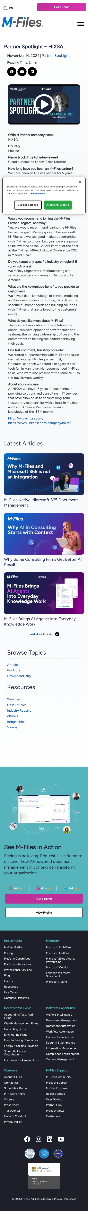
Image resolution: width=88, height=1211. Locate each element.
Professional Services (18, 970)
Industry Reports (19, 710)
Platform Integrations (17, 964)
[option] (17, 8)
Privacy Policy (12, 1122)
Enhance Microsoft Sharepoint (58, 974)
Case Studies (16, 705)
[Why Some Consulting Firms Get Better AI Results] (44, 533)
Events (8, 981)
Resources (11, 986)
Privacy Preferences (65, 1199)
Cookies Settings (28, 205)
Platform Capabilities (17, 958)
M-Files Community (58, 1077)
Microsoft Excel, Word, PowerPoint (60, 960)
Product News (55, 1110)
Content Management (60, 1059)
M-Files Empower (57, 1088)
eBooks (12, 716)
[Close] (80, 181)
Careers (9, 1099)
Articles (12, 665)
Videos (12, 727)
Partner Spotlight (56, 55)
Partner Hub (54, 1105)
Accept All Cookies (57, 205)
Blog (7, 975)
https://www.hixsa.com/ (25, 418)
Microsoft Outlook (57, 953)
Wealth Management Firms (21, 1023)
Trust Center (12, 1110)
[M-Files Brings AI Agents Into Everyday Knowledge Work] (44, 593)
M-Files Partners (14, 1094)
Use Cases (11, 992)
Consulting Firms (15, 1029)
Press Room (11, 1105)
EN (11, 8)
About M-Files (13, 1077)
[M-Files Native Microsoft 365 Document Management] (44, 474)
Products (13, 670)
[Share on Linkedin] (32, 71)
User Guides (54, 1099)
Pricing (8, 953)
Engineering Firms (15, 1034)
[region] (44, 196)
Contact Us (11, 1082)
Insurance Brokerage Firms (21, 1060)
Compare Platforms (16, 998)
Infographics (16, 722)
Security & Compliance (60, 1042)
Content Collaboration (60, 1037)
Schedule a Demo (15, 1088)
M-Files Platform (14, 947)
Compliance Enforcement (62, 1054)
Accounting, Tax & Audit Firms (19, 1016)
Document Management (61, 1020)
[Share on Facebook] (11, 71)
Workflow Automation (60, 1031)
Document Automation (60, 1026)
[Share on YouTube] (22, 71)
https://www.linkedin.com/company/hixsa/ (39, 423)
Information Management (62, 1048)
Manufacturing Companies (21, 1040)
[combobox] (17, 8)
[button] (27, 1139)
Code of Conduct (15, 1116)
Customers (53, 1116)
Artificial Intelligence (59, 1014)
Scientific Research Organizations (16, 1053)
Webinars (13, 699)
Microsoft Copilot (57, 967)
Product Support (56, 1082)
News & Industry (19, 676)
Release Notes (55, 1094)
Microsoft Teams (57, 981)
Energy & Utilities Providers (21, 1046)
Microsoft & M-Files (58, 947)
